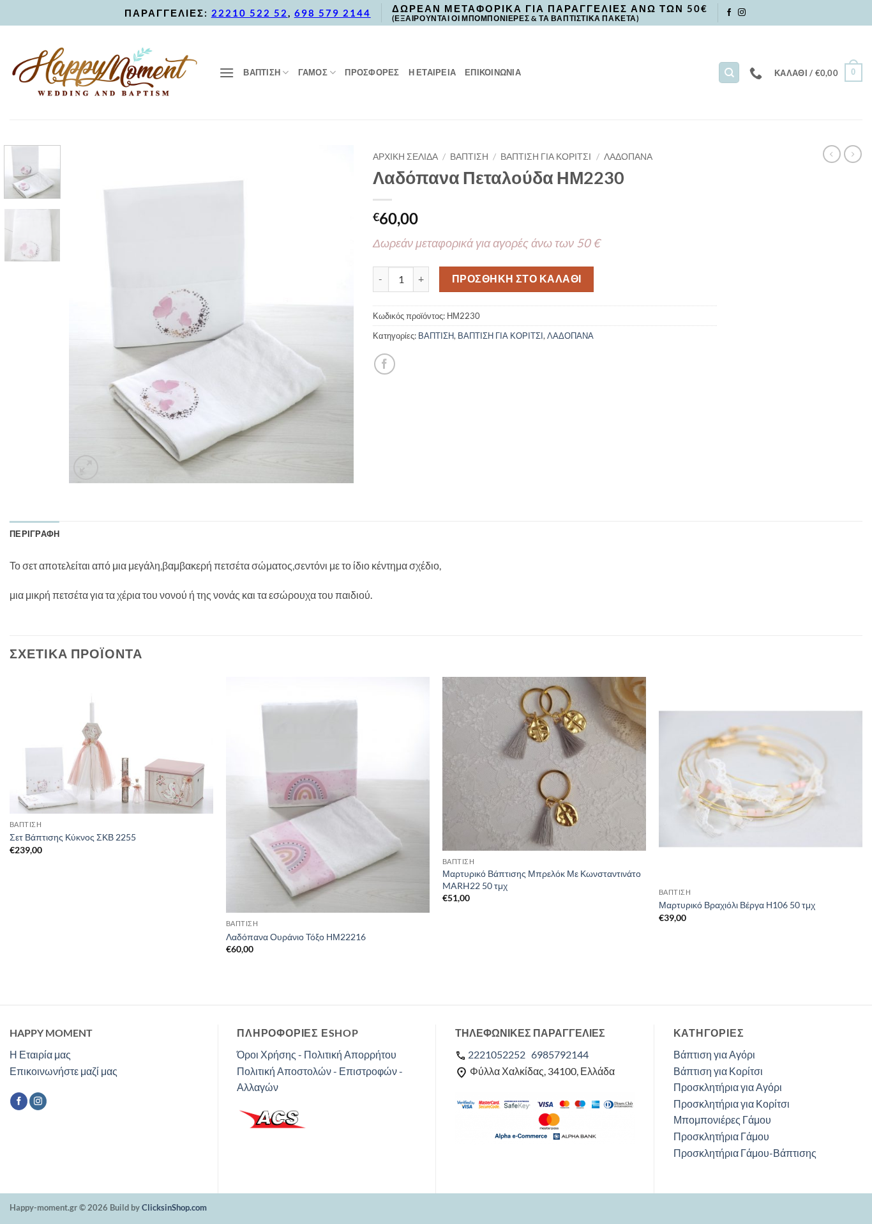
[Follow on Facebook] (729, 12)
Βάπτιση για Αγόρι (714, 1054)
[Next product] (832, 154)
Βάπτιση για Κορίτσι (718, 1071)
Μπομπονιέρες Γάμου (722, 1119)
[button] (226, 72)
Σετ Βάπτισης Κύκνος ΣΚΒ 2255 (73, 837)
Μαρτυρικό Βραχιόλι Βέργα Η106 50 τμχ (737, 904)
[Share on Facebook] (384, 364)
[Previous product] (853, 154)
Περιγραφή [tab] (34, 534)
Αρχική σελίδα (405, 156)
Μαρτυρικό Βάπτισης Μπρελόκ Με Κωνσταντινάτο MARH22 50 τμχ (541, 879)
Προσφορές (372, 72)
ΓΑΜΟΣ (312, 72)
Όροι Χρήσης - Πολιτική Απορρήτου (316, 1054)
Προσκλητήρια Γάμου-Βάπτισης (744, 1153)
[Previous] (90, 314)
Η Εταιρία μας (40, 1054)
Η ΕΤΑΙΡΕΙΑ (432, 72)
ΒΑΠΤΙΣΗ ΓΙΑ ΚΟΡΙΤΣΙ (545, 156)
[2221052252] (757, 73)
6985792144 (560, 1054)
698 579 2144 (332, 13)
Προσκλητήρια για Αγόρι (727, 1087)
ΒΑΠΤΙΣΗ (261, 72)
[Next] (331, 314)
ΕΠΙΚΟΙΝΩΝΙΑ (493, 72)
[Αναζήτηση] (729, 72)
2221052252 (496, 1054)
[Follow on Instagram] (742, 12)
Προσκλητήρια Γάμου (721, 1136)
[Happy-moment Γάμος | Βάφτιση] (105, 72)
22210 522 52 (249, 13)
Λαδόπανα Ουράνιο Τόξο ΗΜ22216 (296, 936)
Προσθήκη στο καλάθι (517, 278)
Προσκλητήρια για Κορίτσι (731, 1103)
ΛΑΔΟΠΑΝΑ (628, 156)
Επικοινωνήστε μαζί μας (63, 1071)
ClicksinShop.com (174, 1207)
